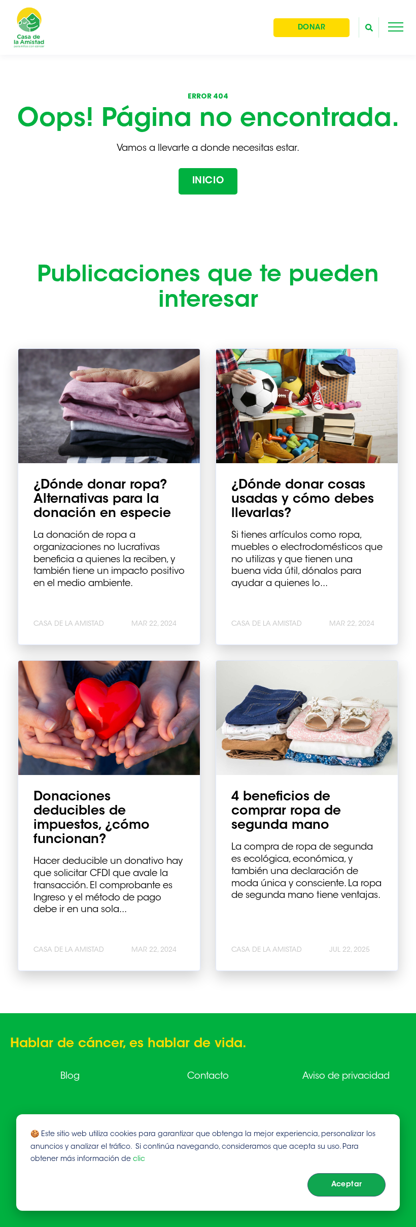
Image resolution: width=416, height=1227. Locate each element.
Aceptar (346, 1184)
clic (139, 1159)
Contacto (208, 1076)
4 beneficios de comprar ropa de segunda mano (286, 811)
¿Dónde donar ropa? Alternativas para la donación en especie (102, 500)
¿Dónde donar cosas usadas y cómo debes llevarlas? (302, 500)
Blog (70, 1076)
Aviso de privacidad (346, 1076)
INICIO (208, 181)
